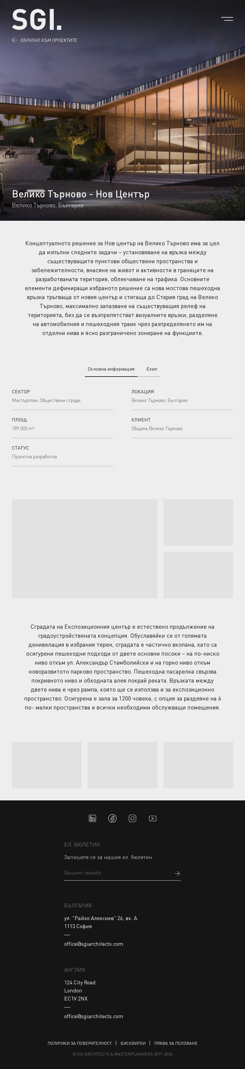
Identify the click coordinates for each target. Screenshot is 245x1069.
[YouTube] (153, 818)
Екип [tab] (151, 369)
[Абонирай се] (177, 872)
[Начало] (36, 19)
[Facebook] (112, 818)
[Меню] (227, 18)
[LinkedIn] (92, 818)
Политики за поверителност (80, 1043)
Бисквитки (133, 1043)
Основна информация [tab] (111, 369)
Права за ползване (175, 1043)
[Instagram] (132, 818)
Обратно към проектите (48, 40)
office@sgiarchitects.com (93, 943)
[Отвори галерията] (84, 548)
